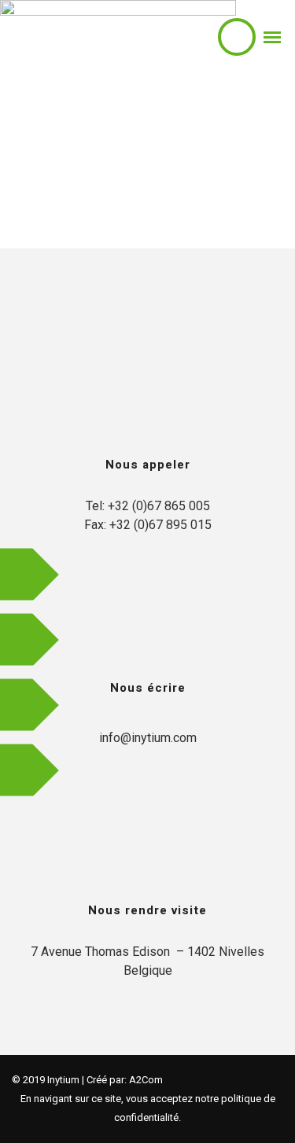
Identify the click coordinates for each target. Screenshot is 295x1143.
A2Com (146, 1080)
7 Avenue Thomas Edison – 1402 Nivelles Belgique (147, 961)
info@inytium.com (148, 737)
